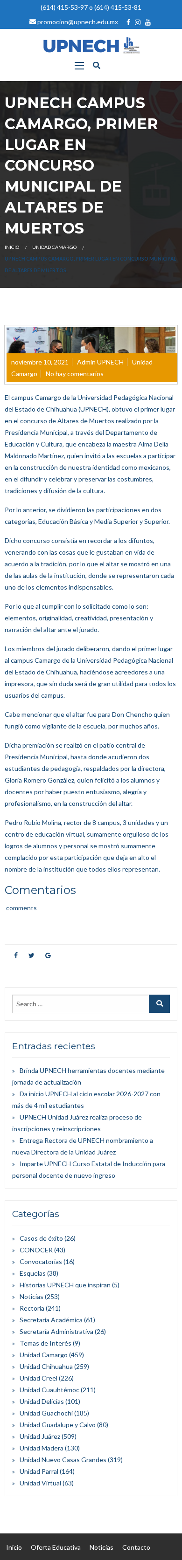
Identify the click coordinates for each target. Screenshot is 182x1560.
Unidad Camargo (54, 247)
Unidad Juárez (40, 1436)
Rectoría (32, 1308)
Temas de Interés (45, 1343)
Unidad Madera (41, 1448)
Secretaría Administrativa (56, 1331)
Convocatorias (41, 1261)
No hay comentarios (75, 374)
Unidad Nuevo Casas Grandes (63, 1460)
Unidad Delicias (42, 1401)
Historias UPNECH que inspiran (65, 1285)
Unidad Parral (39, 1471)
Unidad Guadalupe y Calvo (58, 1425)
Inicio (12, 247)
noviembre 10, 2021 (40, 362)
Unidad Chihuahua (46, 1366)
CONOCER (36, 1250)
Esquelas (33, 1273)
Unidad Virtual (40, 1483)
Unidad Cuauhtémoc (49, 1390)
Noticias (31, 1296)
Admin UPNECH (100, 362)
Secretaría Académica (51, 1320)
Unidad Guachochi (46, 1413)
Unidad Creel (38, 1378)
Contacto (136, 1547)
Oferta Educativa (56, 1547)
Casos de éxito (41, 1238)
